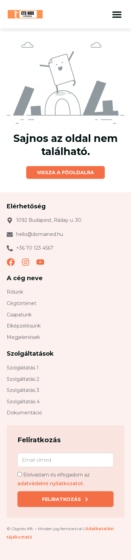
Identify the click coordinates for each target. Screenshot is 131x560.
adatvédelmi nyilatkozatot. (50, 483)
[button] (116, 14)
